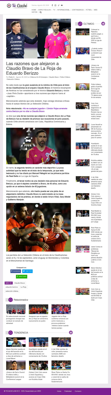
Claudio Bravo (54, 77)
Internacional (63, 10)
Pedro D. (12, 77)
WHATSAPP (22, 276)
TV (54, 10)
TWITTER (28, 271)
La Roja (23, 287)
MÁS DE (9, 283)
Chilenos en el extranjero (39, 77)
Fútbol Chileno (65, 77)
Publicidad (68, 391)
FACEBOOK (16, 271)
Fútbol (89, 10)
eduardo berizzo (12, 287)
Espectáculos (44, 10)
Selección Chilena (13, 79)
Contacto (78, 391)
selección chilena (12, 291)
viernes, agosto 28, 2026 (40, 5)
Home (34, 10)
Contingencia (78, 10)
